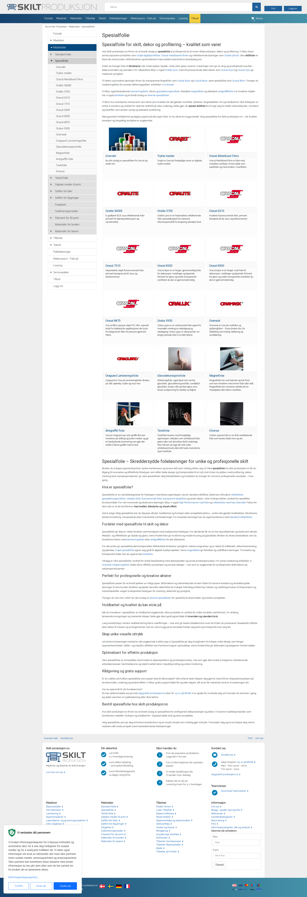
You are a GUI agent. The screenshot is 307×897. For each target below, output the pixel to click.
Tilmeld (219, 864)
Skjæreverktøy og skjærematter (173, 820)
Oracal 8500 (63, 116)
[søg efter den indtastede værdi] (256, 7)
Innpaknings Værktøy (167, 834)
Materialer (76, 18)
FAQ (273, 8)
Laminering (52, 813)
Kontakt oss (67, 738)
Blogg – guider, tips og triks (225, 810)
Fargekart (60, 204)
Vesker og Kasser (165, 827)
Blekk (159, 848)
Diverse (60, 171)
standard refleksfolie (241, 517)
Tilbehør (90, 18)
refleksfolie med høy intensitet (229, 502)
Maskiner (61, 18)
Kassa (259, 18)
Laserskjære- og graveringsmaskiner (66, 820)
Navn (215, 836)
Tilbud (195, 18)
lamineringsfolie (139, 91)
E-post (215, 850)
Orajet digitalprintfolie (148, 55)
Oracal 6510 (63, 97)
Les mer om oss (54, 772)
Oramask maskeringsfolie (115, 564)
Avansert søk (51, 738)
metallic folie (133, 498)
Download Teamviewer (233, 791)
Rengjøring (162, 830)
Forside (48, 18)
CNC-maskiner (54, 823)
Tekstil (102, 18)
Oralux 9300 (63, 128)
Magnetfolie (63, 153)
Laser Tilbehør (164, 810)
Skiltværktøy (163, 823)
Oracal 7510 (63, 103)
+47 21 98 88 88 (182, 693)
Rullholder (162, 837)
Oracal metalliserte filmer (175, 55)
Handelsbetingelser (222, 817)
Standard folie (63, 54)
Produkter (61, 26)
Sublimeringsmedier (66, 211)
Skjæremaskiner (55, 817)
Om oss (259, 738)
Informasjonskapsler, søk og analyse (230, 827)
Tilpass (19, 886)
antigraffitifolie (225, 91)
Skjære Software (165, 813)
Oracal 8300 (63, 110)
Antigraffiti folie (64, 159)
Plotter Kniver (163, 806)
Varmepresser (53, 810)
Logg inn (293, 8)
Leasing (183, 18)
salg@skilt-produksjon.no (151, 693)
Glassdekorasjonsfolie (68, 146)
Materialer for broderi (67, 224)
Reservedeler (163, 817)
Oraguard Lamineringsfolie (71, 140)
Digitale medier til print (68, 184)
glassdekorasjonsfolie (168, 91)
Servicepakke (167, 18)
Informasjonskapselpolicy (23, 877)
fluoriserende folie (152, 498)
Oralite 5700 (63, 91)
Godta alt (65, 886)
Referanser (217, 813)
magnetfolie (197, 91)
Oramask (61, 134)
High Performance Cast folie (194, 502)
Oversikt (60, 67)
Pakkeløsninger (118, 18)
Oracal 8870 (63, 122)
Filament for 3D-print (67, 218)
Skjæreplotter (53, 806)
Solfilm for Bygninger (67, 197)
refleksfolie (237, 494)
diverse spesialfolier (158, 95)
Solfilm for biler (63, 191)
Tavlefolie (61, 165)
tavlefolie (119, 95)
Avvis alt (41, 886)
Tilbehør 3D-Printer (166, 851)
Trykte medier (64, 73)
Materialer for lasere (67, 231)
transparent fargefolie (174, 498)
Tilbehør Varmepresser (168, 841)
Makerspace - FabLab (143, 18)
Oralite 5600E (63, 85)
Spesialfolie (88, 26)
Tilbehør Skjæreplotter (168, 844)
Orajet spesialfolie (124, 550)
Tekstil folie (61, 178)
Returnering (217, 820)
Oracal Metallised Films (69, 79)
